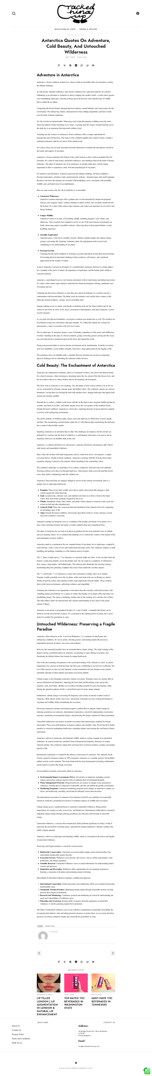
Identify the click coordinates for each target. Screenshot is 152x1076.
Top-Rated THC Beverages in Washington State (74, 1003)
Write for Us (17, 1043)
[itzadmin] (43, 935)
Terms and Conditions (21, 1038)
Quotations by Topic (76, 35)
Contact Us (16, 1030)
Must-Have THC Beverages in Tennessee (102, 1001)
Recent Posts (50, 926)
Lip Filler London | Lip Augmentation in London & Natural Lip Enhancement (47, 1006)
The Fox (89, 1068)
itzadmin (54, 931)
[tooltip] (137, 13)
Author (40, 926)
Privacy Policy (18, 1034)
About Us (16, 1025)
